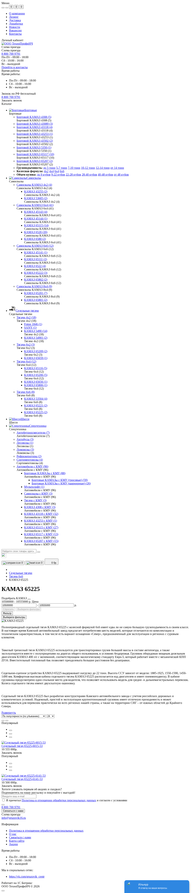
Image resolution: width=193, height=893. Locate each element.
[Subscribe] (3, 804)
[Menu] (3, 7)
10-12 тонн (88, 167)
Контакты (15, 33)
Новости (14, 27)
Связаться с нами (13, 810)
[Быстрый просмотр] (10, 730)
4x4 (51, 171)
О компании (17, 13)
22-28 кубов (73, 174)
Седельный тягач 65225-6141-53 (22, 779)
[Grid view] (6, 720)
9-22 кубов (58, 174)
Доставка (15, 20)
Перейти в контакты (15, 67)
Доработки (16, 23)
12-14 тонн (103, 167)
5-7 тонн (61, 167)
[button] (11, 97)
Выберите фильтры (29, 609)
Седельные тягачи (20, 573)
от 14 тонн (117, 167)
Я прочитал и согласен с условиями (66, 800)
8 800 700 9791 (11, 53)
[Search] (38, 552)
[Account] (6, 7)
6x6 (62, 171)
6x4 (56, 171)
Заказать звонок (12, 100)
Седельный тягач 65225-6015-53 (22, 746)
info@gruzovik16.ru (14, 817)
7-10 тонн (74, 167)
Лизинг (14, 16)
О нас (12, 834)
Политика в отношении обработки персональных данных (59, 800)
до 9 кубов (44, 174)
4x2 (46, 171)
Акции (13, 844)
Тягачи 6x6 (16, 576)
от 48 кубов (121, 174)
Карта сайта (16, 840)
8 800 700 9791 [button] (11, 807)
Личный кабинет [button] (12, 40)
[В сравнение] (10, 733)
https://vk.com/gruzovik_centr (26, 876)
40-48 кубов (105, 174)
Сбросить (8, 609)
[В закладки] (10, 737)
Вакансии (15, 30)
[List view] (3, 720)
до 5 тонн (49, 167)
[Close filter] (29, 599)
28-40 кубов (89, 174)
